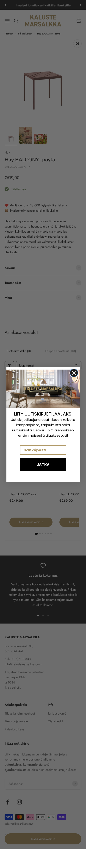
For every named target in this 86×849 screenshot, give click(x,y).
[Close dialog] (74, 373)
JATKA (43, 464)
